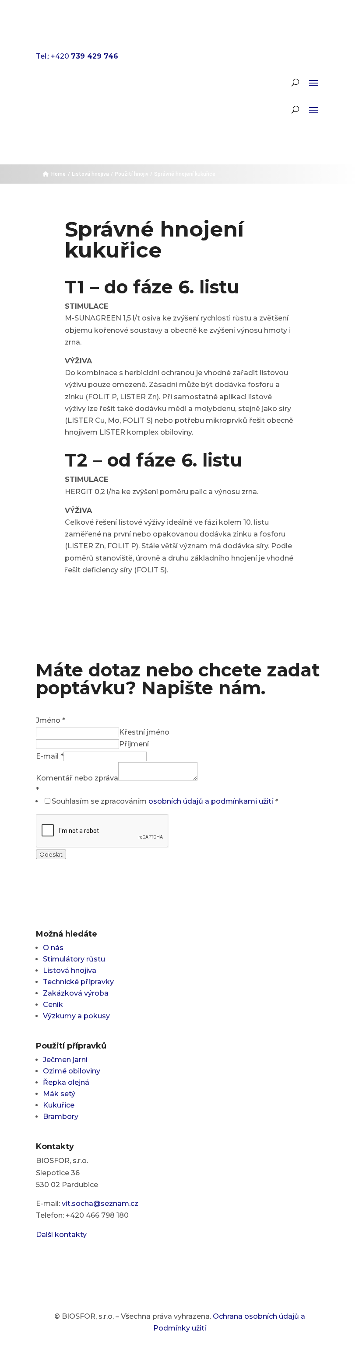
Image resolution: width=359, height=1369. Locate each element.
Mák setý (59, 1094)
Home (58, 174)
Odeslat (51, 854)
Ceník (53, 1004)
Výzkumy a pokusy (76, 1016)
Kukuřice (58, 1105)
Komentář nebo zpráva (77, 778)
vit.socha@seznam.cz (100, 1203)
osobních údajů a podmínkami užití (210, 801)
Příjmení (134, 744)
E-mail (49, 756)
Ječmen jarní (65, 1059)
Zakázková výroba (76, 993)
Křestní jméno (144, 732)
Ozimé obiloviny (71, 1071)
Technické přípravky (78, 982)
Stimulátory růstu (74, 959)
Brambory (60, 1116)
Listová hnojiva (69, 970)
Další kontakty (61, 1234)
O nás (53, 948)
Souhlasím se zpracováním (165, 801)
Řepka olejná (66, 1082)
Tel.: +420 (77, 56)
